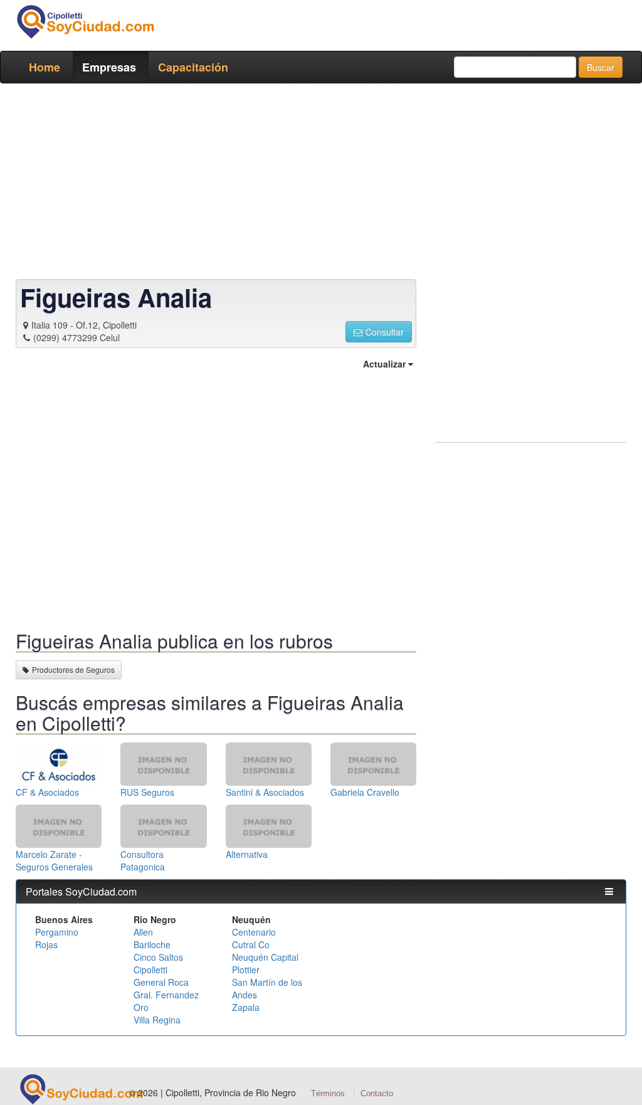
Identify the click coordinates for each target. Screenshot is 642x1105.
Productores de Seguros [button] (73, 669)
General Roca (161, 982)
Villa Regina (157, 1019)
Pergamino (56, 932)
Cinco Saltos (158, 957)
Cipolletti (150, 969)
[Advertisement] (321, 184)
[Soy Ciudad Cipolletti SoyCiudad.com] (85, 21)
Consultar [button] (385, 331)
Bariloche (152, 944)
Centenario (254, 932)
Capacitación (193, 67)
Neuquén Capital (265, 957)
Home (44, 67)
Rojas (46, 944)
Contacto (376, 1093)
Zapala (246, 1007)
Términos (328, 1093)
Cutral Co (251, 944)
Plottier (246, 969)
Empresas (109, 67)
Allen (143, 932)
